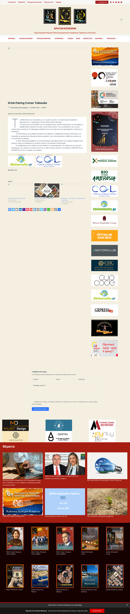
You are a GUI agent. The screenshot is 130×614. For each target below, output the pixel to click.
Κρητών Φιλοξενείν (25, 38)
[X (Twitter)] (116, 2)
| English (58, 2)
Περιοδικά (11, 38)
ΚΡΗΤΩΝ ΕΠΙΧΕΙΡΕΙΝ (65, 28)
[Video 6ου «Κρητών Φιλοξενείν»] (23, 501)
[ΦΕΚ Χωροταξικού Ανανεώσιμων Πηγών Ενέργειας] (107, 465)
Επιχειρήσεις (59, 38)
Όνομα (35, 379)
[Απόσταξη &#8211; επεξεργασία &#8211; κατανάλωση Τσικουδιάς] (73, 190)
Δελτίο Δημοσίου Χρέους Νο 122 (56, 516)
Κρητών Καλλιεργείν (43, 38)
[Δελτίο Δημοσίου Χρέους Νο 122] (65, 501)
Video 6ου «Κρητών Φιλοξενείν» (14, 516)
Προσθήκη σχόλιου (39, 385)
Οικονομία (98, 38)
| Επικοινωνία (48, 2)
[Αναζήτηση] (121, 19)
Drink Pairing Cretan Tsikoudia (16, 198)
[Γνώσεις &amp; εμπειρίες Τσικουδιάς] (46, 190)
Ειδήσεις (70, 38)
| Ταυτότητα (12, 2)
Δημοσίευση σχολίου (40, 409)
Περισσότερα (111, 38)
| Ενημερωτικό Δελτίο (34, 2)
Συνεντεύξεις (87, 38)
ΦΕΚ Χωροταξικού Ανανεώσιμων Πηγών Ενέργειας (104, 480)
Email (58, 379)
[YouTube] (121, 2)
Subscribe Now (97, 611)
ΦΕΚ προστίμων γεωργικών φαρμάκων (100, 516)
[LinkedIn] (110, 2)
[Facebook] (113, 2)
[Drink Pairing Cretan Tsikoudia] (20, 190)
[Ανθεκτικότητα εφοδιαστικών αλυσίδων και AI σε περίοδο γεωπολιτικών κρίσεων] (65, 463)
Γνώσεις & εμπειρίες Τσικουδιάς (44, 198)
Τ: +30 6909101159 (102, 2)
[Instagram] (118, 2)
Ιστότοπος (82, 379)
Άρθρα (78, 38)
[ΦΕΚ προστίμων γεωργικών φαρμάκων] (107, 501)
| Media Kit (21, 2)
